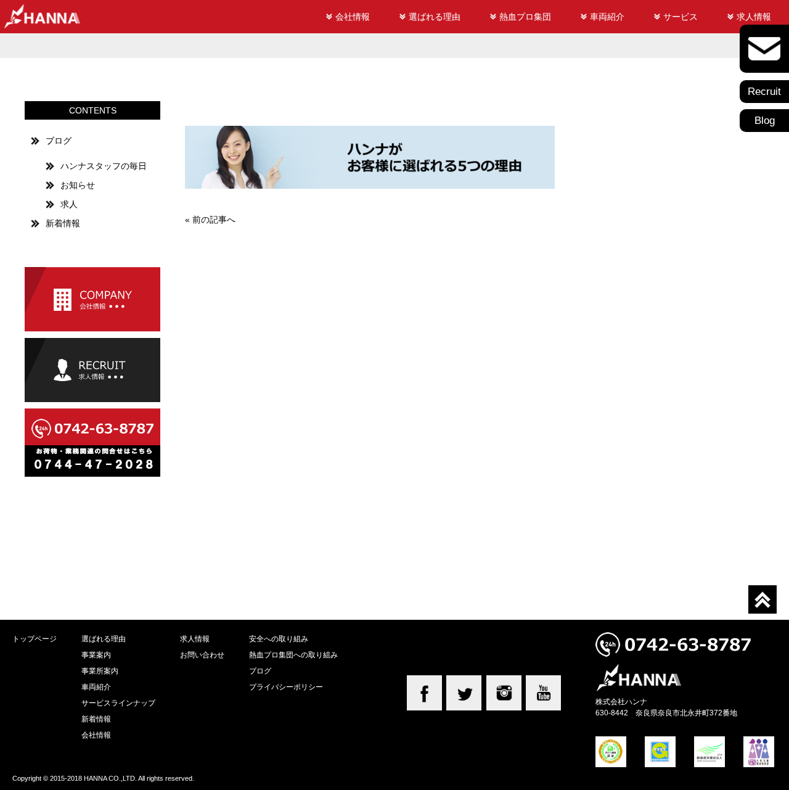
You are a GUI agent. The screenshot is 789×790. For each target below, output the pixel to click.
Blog (764, 120)
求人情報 (754, 17)
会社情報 (352, 17)
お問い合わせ (202, 655)
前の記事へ (213, 219)
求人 (69, 204)
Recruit (764, 91)
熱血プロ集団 (525, 17)
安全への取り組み (278, 639)
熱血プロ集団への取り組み (293, 655)
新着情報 (63, 223)
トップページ (34, 639)
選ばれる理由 (434, 17)
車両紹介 (607, 17)
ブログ (59, 141)
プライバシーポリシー (286, 687)
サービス (680, 17)
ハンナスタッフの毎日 (103, 166)
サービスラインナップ (118, 703)
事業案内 (96, 655)
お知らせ (77, 185)
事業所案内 (99, 671)
